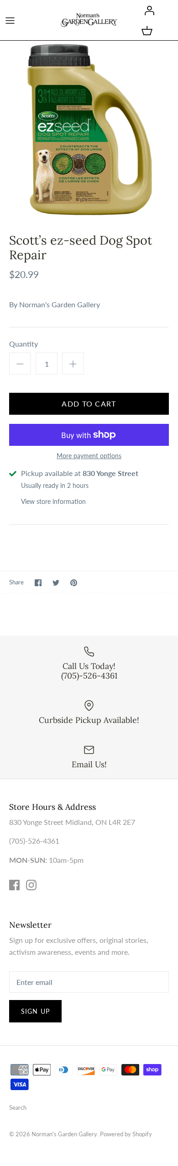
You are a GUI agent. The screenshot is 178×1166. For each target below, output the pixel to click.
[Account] (147, 10)
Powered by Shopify (126, 1134)
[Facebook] (14, 885)
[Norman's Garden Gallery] (89, 20)
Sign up (35, 1011)
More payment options (89, 456)
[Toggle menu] (10, 20)
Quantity (23, 343)
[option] (89, 130)
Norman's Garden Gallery (59, 304)
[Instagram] (31, 885)
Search (17, 1107)
